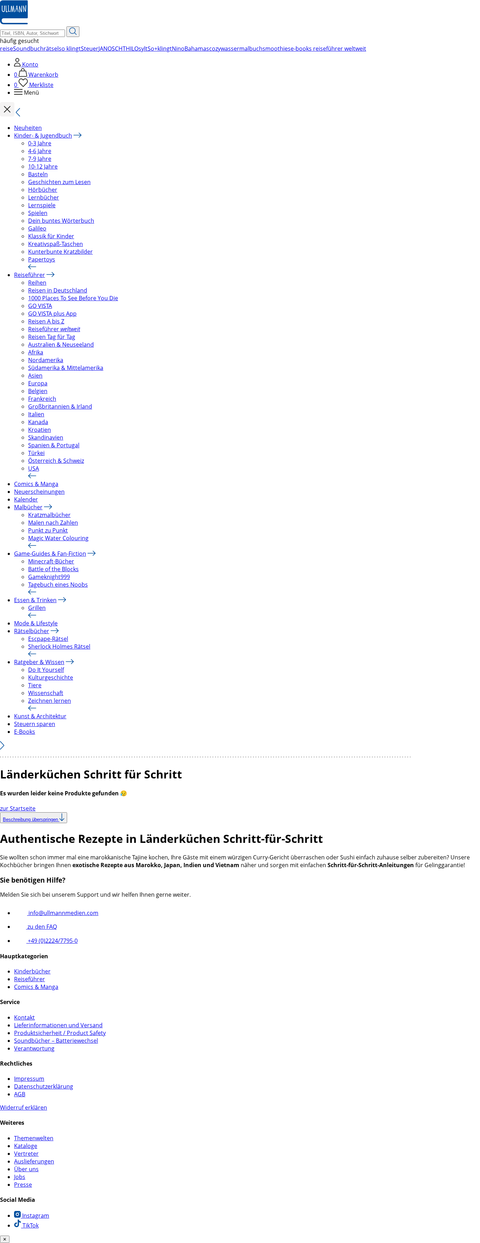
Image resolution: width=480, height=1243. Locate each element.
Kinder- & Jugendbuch (43, 135)
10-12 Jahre (43, 166)
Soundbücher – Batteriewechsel (56, 1041)
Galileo (37, 228)
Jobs (19, 1177)
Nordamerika (45, 360)
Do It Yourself (46, 670)
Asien (35, 375)
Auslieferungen (34, 1161)
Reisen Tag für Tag (51, 337)
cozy (215, 48)
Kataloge (25, 1146)
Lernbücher (43, 197)
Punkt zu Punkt (48, 530)
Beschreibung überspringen (31, 819)
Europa (37, 383)
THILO (130, 48)
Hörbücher (42, 190)
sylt (143, 48)
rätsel (51, 48)
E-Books (24, 732)
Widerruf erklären (23, 1107)
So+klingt (160, 48)
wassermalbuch (241, 48)
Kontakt (24, 1017)
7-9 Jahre (39, 159)
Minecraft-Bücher (51, 561)
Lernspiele (42, 205)
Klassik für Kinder (51, 236)
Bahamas (196, 48)
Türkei (36, 453)
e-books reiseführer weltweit (328, 48)
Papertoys (41, 259)
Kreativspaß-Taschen (55, 244)
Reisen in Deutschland (57, 290)
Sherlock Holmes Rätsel (59, 646)
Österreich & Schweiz (56, 461)
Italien (36, 414)
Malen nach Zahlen (53, 522)
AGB (19, 1094)
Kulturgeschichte (50, 677)
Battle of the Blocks (53, 569)
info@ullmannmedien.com (62, 913)
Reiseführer (29, 275)
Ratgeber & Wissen (39, 662)
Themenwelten (33, 1138)
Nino (178, 48)
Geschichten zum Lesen (59, 182)
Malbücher (28, 507)
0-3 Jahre (39, 143)
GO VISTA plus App (52, 313)
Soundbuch (28, 48)
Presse (23, 1184)
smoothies (276, 48)
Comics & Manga (36, 484)
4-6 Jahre (39, 151)
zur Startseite (17, 808)
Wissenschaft (45, 693)
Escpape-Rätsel (48, 639)
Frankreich (42, 399)
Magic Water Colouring (58, 538)
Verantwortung (34, 1048)
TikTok (30, 1225)
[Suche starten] (72, 31)
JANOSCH (110, 48)
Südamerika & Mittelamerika (65, 368)
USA (33, 468)
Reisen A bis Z (46, 321)
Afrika (35, 352)
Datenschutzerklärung (43, 1086)
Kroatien (39, 430)
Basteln (38, 174)
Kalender (26, 499)
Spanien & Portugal (53, 445)
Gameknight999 (49, 577)
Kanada (38, 422)
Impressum (29, 1079)
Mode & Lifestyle (36, 623)
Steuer (89, 48)
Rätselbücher (31, 631)
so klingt (70, 48)
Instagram (35, 1215)
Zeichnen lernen (49, 701)
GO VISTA (40, 306)
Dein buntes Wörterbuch (61, 221)
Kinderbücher (32, 971)
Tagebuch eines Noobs (58, 584)
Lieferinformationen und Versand (58, 1025)
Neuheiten (28, 128)
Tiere (34, 685)
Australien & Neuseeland (61, 344)
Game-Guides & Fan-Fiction (50, 553)
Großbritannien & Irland (60, 406)
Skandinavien (45, 437)
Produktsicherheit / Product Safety (60, 1033)
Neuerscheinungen (39, 492)
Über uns (26, 1169)
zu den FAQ (41, 926)
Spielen (37, 213)
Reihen (37, 282)
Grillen (37, 608)
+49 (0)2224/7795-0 (52, 941)
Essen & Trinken (35, 600)
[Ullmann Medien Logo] (14, 22)
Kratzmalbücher (49, 515)
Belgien (37, 391)
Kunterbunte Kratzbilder (60, 251)
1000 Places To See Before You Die (73, 298)
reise (6, 48)
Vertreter (26, 1153)
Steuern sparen (34, 724)
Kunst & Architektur (40, 716)
